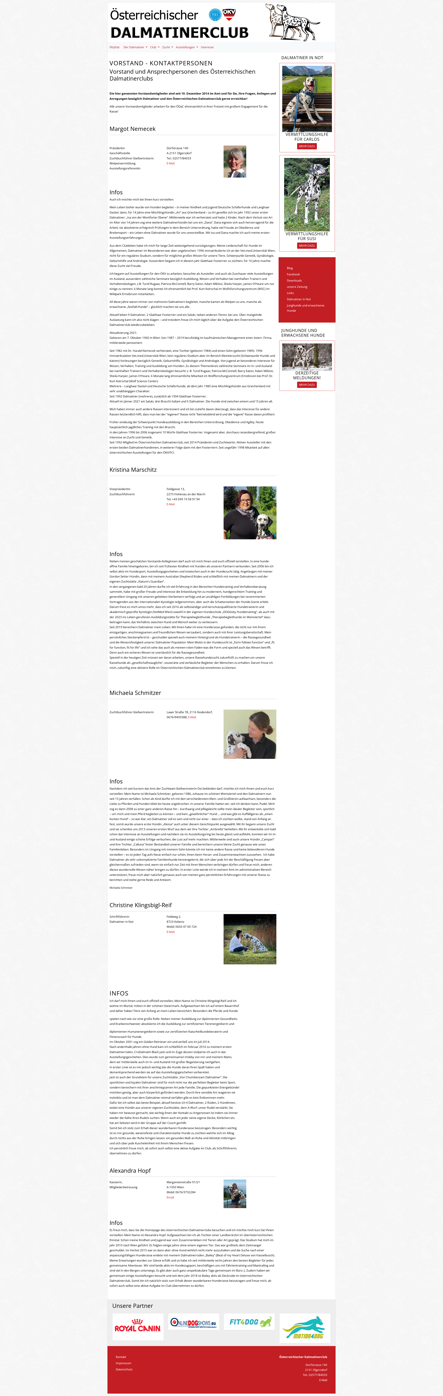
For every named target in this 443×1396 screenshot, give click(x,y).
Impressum (123, 1363)
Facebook (293, 274)
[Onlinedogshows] (193, 1321)
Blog (290, 268)
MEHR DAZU (307, 146)
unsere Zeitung (297, 287)
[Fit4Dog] (249, 1321)
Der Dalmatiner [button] (134, 47)
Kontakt (121, 1357)
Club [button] (153, 47)
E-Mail (171, 163)
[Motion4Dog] (305, 1328)
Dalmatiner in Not (299, 299)
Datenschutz (124, 1369)
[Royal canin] (138, 1326)
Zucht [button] (166, 47)
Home (114, 47)
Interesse (207, 47)
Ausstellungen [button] (186, 47)
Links (290, 293)
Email (170, 1197)
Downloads (294, 280)
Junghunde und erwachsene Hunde (305, 307)
